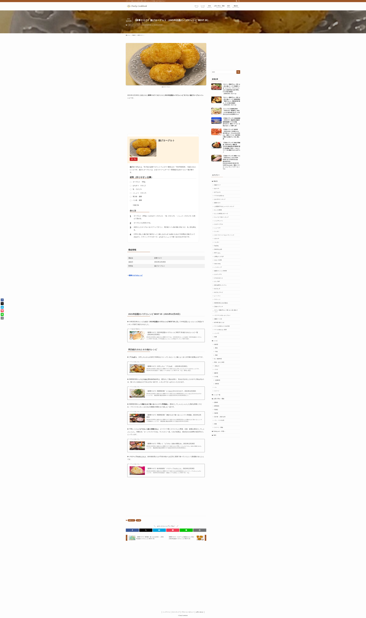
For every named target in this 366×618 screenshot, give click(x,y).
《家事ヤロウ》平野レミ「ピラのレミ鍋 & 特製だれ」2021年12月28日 (170, 443)
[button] (132, 530)
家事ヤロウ (131, 25)
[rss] (236, 1)
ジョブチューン (218, 220)
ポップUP (217, 281)
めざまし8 (217, 288)
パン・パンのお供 (219, 420)
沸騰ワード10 (218, 319)
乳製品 (216, 409)
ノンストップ (218, 267)
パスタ (216, 369)
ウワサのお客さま (219, 195)
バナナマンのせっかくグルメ (222, 315)
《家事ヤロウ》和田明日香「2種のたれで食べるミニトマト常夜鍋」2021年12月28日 (173, 416)
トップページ (166, 612)
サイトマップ (176, 612)
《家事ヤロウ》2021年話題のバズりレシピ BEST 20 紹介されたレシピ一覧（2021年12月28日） (172, 333)
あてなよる (217, 192)
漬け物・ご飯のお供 (219, 416)
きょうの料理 (218, 210)
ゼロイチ (216, 238)
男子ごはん (217, 253)
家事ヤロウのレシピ (136, 275)
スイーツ (216, 391)
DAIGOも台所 (218, 249)
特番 (215, 337)
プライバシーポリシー (187, 612)
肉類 (215, 424)
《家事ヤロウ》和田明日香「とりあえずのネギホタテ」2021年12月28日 (171, 391)
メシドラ (216, 333)
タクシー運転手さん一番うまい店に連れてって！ (226, 311)
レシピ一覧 (217, 395)
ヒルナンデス (218, 274)
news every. (217, 263)
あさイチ (216, 188)
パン (215, 387)
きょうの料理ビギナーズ (221, 213)
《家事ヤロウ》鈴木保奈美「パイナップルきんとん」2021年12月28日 (170, 468)
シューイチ (217, 228)
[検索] (239, 1)
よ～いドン (217, 296)
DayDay (216, 245)
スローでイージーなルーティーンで (224, 235)
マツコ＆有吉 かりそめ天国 (222, 326)
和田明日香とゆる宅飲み (221, 303)
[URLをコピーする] (199, 530)
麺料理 (216, 373)
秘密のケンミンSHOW (220, 271)
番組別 (216, 181)
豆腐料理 (217, 380)
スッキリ (216, 231)
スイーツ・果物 (218, 427)
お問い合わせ (199, 612)
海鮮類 (216, 413)
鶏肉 (216, 355)
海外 (215, 435)
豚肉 (216, 348)
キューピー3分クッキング (221, 217)
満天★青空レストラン (220, 285)
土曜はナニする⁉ (219, 256)
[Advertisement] (166, 116)
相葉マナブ (217, 185)
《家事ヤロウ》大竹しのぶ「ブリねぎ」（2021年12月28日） (167, 366)
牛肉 (216, 351)
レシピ (216, 340)
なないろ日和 (218, 260)
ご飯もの (216, 366)
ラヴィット (217, 299)
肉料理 (216, 344)
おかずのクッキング (219, 199)
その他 (138, 25)
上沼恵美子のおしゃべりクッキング (224, 206)
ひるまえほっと (218, 278)
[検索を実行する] (238, 72)
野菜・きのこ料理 (219, 362)
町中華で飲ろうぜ (219, 322)
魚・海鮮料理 (218, 358)
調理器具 (216, 406)
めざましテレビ (218, 292)
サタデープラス (218, 224)
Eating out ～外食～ (219, 431)
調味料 (216, 402)
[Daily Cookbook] (137, 6)
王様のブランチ (218, 306)
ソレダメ (216, 242)
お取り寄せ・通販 (219, 398)
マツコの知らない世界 (220, 329)
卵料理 (217, 383)
